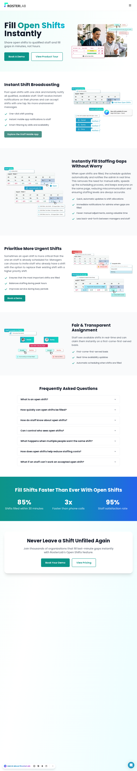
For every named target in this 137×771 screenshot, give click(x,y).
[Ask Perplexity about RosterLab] (46, 766)
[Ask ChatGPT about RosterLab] (34, 766)
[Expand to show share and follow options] (53, 766)
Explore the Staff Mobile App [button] (23, 134)
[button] (131, 765)
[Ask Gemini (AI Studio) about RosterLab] (42, 766)
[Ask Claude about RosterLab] (38, 766)
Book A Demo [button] (17, 56)
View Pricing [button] (83, 562)
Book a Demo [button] (14, 298)
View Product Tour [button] (47, 56)
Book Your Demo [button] (55, 562)
